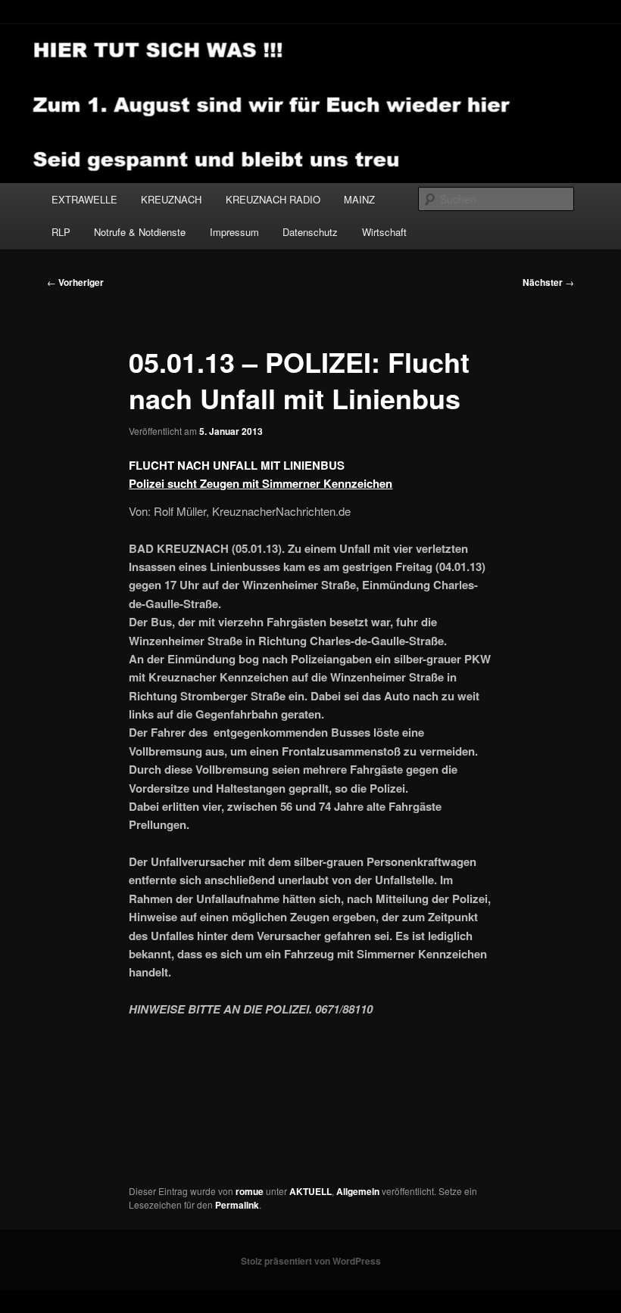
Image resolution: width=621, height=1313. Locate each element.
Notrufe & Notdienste (140, 232)
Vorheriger (75, 282)
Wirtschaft (384, 232)
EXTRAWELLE (84, 199)
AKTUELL (310, 1191)
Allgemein (357, 1191)
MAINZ (359, 199)
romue (250, 1191)
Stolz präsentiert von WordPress (311, 1261)
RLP (60, 232)
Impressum (234, 232)
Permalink (237, 1205)
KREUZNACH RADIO (273, 199)
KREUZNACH (171, 199)
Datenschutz (310, 232)
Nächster (548, 282)
